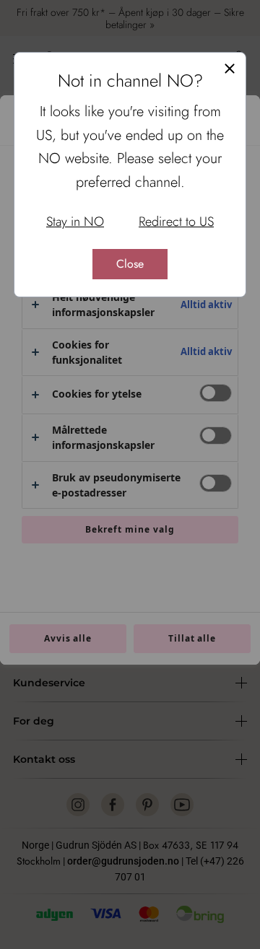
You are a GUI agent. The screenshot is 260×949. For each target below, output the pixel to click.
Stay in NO (75, 221)
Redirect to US (176, 221)
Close (130, 263)
